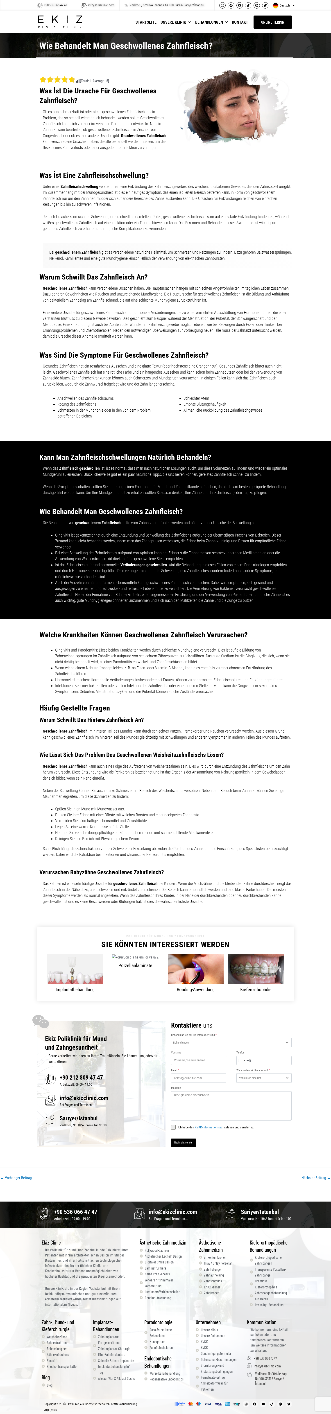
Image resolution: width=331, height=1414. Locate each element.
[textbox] (227, 1042)
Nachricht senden (183, 1142)
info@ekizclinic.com (101, 5)
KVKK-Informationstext (209, 1127)
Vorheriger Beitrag (16, 1178)
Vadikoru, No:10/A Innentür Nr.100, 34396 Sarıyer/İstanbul (167, 5)
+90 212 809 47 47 (81, 1077)
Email (175, 1070)
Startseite (146, 22)
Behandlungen (209, 22)
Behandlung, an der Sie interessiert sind (194, 1035)
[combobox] (231, 1042)
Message (176, 1087)
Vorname (176, 1052)
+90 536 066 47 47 (55, 5)
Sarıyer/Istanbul (79, 1118)
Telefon (240, 1052)
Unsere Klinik (173, 22)
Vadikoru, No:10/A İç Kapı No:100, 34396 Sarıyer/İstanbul (271, 1378)
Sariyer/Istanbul (260, 1212)
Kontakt (240, 22)
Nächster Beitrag (316, 1178)
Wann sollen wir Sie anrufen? (253, 1070)
